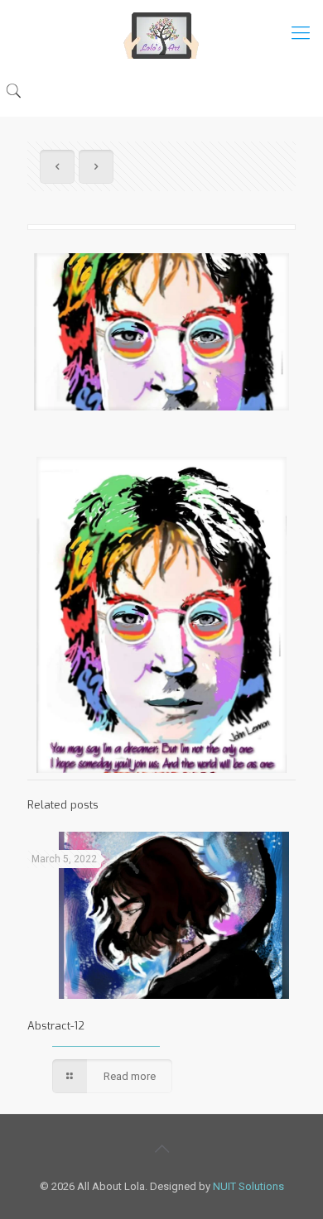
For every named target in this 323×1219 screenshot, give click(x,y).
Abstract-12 (55, 1026)
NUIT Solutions (248, 1186)
